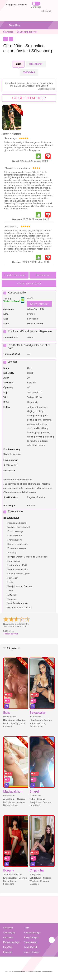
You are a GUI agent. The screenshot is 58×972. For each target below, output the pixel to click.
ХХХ (29, 72)
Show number (39, 304)
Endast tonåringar (32, 932)
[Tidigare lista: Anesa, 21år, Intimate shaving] (5, 39)
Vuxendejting (9, 932)
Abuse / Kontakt (31, 952)
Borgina (8, 870)
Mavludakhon (12, 791)
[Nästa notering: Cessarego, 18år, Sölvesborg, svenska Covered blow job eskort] (11, 39)
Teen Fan (14, 25)
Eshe (6, 712)
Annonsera (8, 937)
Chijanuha (36, 870)
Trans (26, 927)
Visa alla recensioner (29, 283)
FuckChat (7, 947)
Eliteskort (7, 952)
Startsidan (8, 31)
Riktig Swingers (31, 937)
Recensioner (10, 633)
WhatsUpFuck (30, 947)
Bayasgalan (37, 712)
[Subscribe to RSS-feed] (29, 960)
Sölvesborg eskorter (27, 31)
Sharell (34, 791)
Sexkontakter (30, 942)
